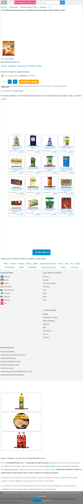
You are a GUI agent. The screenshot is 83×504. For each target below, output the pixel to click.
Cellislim (28, 263)
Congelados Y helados (50, 317)
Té (49, 7)
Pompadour (20, 193)
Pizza (44, 300)
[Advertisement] (41, 26)
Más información (47, 500)
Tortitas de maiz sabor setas (9, 365)
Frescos (45, 334)
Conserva (46, 337)
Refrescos (46, 276)
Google (39, 66)
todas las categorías (11, 469)
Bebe (44, 327)
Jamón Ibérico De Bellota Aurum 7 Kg (12, 355)
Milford (55, 193)
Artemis (6, 263)
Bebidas (45, 314)
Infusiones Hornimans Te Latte (10, 361)
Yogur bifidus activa (6, 368)
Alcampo (7, 300)
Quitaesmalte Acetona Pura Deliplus (12, 374)
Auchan (12, 263)
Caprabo (7, 276)
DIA (5, 303)
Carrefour (21, 263)
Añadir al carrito (28, 81)
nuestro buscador (49, 466)
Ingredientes (12, 66)
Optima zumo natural (7, 351)
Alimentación (13, 7)
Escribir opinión (18, 91)
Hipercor (63, 267)
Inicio (5, 7)
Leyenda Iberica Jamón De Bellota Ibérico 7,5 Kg (16, 371)
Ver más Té (43, 252)
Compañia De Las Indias (48, 263)
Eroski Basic (32, 267)
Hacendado (10, 58)
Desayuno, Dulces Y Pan (28, 7)
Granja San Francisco (48, 267)
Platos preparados (49, 320)
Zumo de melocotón (49, 283)
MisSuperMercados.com (25, 2)
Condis (60, 263)
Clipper (35, 263)
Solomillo (46, 280)
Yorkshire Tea (69, 193)
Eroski (21, 267)
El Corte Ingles (9, 267)
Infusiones (42, 7)
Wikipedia (32, 66)
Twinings (21, 173)
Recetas (4, 66)
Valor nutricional (22, 66)
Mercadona (8, 286)
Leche (45, 296)
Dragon (77, 263)
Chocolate (46, 286)
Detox (67, 263)
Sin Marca (20, 152)
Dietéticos (46, 324)
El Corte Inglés (9, 290)
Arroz (44, 290)
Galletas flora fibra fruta (8, 358)
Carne (45, 293)
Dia (72, 263)
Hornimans (70, 152)
